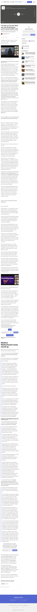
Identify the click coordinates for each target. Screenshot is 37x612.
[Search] (24, 2)
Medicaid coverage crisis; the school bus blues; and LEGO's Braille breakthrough (30, 82)
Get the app (23, 607)
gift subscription (13, 560)
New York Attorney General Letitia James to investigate (9, 96)
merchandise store (9, 569)
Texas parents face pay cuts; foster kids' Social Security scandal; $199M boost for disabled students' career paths (30, 74)
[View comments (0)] (34, 11)
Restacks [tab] (7, 583)
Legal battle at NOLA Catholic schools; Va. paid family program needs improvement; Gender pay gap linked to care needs (30, 53)
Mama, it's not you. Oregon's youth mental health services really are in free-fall (10, 117)
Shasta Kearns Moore (6, 33)
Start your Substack (16, 607)
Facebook (3, 566)
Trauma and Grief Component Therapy (8, 173)
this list (7, 419)
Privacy (19, 605)
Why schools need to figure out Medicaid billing (30, 65)
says (14, 127)
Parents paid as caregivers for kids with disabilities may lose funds (9, 355)
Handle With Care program (13, 174)
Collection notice (25, 605)
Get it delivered (6, 559)
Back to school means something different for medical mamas (30, 78)
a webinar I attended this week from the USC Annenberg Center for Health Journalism (10, 80)
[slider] (18, 21)
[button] (12, 14)
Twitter (7, 566)
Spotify (13, 566)
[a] (23, 53)
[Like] (2, 37)
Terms (22, 605)
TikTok (10, 566)
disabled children (9, 556)
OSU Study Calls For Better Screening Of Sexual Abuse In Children (9, 423)
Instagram (7, 568)
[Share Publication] (26, 2)
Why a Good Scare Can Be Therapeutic (29, 57)
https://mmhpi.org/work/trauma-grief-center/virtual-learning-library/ (8, 326)
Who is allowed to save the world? (29, 61)
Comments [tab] (3, 583)
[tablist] (5, 584)
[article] (28, 53)
